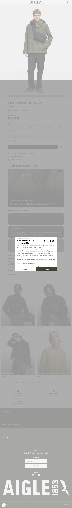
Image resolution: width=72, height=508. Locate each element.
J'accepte (46, 269)
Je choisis (25, 269)
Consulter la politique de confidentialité (26, 263)
